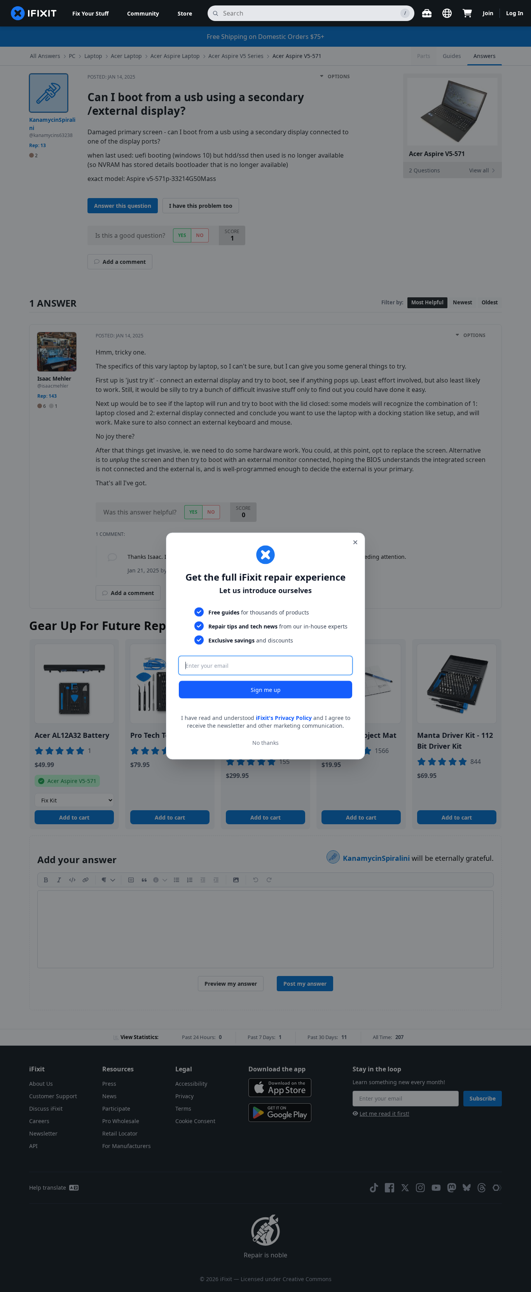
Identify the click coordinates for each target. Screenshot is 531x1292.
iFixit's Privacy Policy (284, 717)
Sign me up (266, 689)
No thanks (265, 742)
